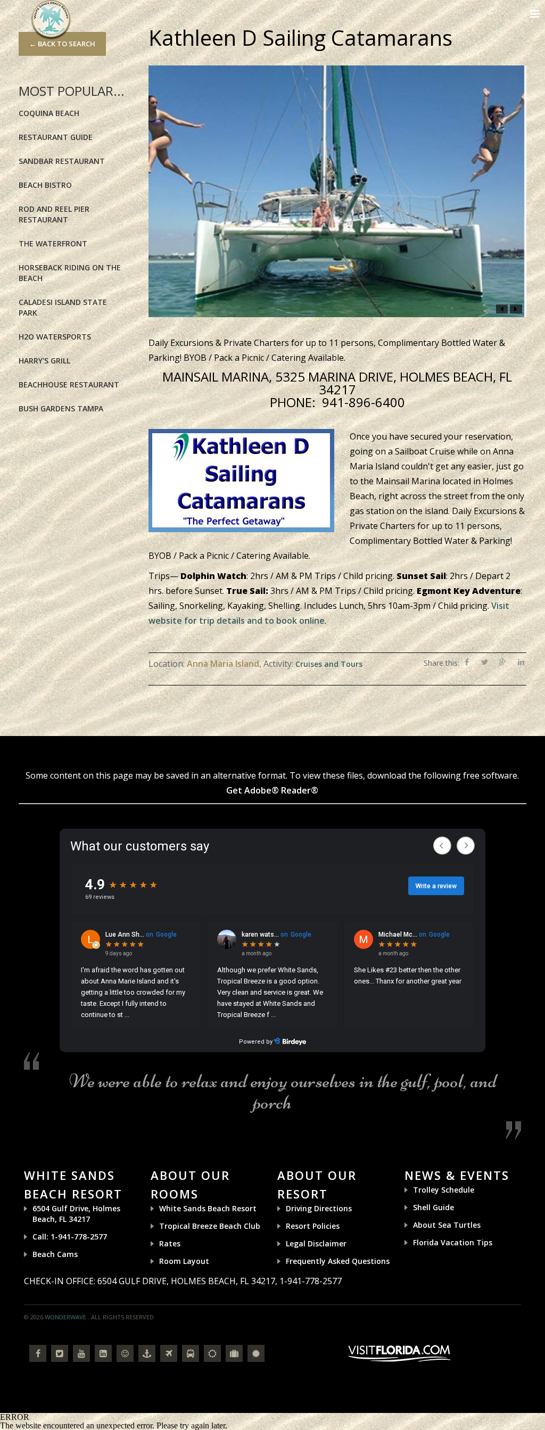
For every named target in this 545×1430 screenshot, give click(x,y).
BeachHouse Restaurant (69, 384)
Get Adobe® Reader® (272, 790)
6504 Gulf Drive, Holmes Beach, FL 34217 (76, 1213)
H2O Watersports (55, 337)
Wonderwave (65, 1317)
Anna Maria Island (223, 663)
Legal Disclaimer (316, 1243)
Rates (169, 1243)
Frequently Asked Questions (338, 1261)
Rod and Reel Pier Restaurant (54, 214)
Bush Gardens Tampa (61, 408)
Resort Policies (313, 1226)
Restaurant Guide (56, 137)
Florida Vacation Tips (452, 1242)
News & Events (456, 1175)
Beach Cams (55, 1254)
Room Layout (184, 1261)
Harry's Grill (44, 361)
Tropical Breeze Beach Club (209, 1226)
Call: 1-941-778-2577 (69, 1236)
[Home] (50, 18)
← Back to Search (62, 43)
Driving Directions (319, 1208)
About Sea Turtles (447, 1225)
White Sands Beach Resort (208, 1208)
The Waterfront (53, 243)
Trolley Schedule (443, 1190)
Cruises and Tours (328, 664)
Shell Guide (433, 1207)
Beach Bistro (45, 185)
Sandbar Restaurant (62, 161)
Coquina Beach (49, 113)
